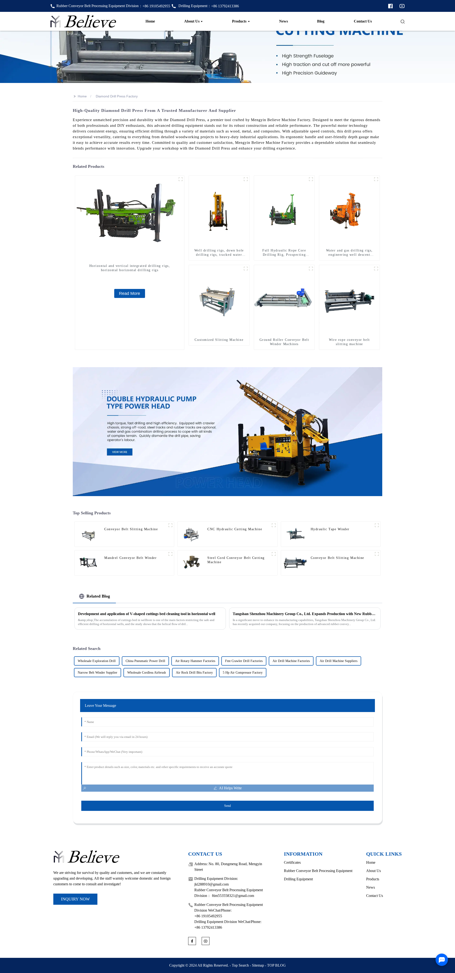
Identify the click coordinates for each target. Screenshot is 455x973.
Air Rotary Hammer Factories (195, 661)
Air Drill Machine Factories (291, 661)
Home (82, 96)
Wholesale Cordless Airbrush (146, 672)
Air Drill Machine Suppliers (338, 661)
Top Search (240, 965)
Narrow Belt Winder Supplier (97, 672)
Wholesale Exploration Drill (97, 661)
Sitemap (258, 965)
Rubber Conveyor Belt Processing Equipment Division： (113, 6)
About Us (373, 871)
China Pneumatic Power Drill (145, 661)
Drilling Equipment (298, 879)
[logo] (83, 21)
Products (372, 879)
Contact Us (374, 896)
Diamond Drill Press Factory (117, 96)
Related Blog (98, 596)
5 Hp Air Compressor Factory (243, 672)
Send (227, 806)
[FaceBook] (390, 6)
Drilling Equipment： (208, 6)
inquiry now (75, 899)
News (370, 887)
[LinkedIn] (402, 6)
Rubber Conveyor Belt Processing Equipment (318, 871)
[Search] (402, 21)
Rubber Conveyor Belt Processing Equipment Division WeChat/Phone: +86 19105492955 (228, 910)
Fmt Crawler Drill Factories (244, 661)
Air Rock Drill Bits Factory (194, 672)
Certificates (292, 862)
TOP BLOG (276, 965)
